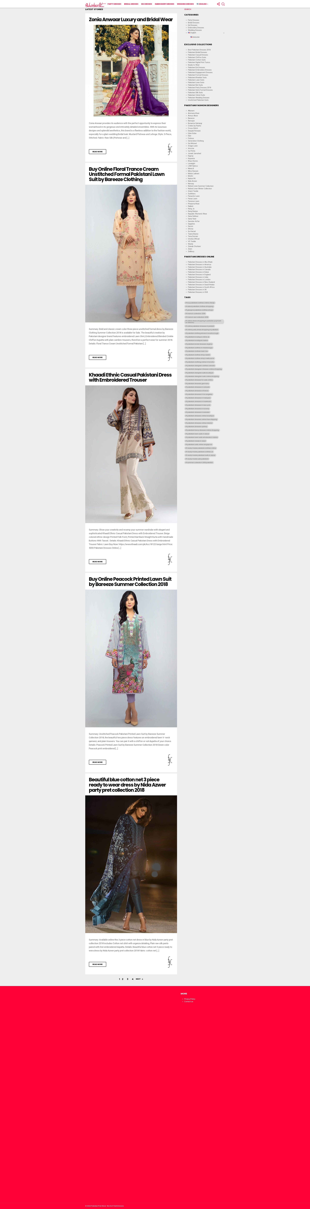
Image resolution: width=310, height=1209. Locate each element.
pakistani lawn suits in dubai (198, 434)
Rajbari (190, 206)
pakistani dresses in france (197, 391)
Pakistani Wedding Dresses (198, 98)
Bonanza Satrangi (195, 123)
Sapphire (191, 224)
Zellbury (191, 251)
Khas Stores (193, 161)
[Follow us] (218, 4)
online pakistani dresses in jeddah (200, 326)
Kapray (190, 156)
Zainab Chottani (194, 246)
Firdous (191, 138)
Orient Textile (193, 191)
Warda (190, 244)
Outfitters (191, 194)
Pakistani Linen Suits (196, 82)
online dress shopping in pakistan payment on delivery (203, 322)
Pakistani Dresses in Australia (199, 267)
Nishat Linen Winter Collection (200, 188)
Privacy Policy (189, 999)
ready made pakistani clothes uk (200, 452)
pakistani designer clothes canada (201, 365)
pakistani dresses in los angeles (199, 394)
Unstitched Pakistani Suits (198, 100)
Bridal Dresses (131, 4)
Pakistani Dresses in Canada (199, 269)
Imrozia (191, 148)
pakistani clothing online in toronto (200, 362)
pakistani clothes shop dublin (198, 355)
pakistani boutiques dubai (197, 340)
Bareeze (191, 118)
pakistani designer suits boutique (200, 373)
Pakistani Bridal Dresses (197, 52)
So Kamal (192, 231)
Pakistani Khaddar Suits (197, 77)
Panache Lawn (194, 196)
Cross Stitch (193, 128)
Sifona (190, 229)
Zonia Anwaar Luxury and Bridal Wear (131, 19)
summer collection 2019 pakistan (200, 462)
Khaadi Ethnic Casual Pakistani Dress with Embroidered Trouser (130, 377)
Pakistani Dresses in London (199, 279)
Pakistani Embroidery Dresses (200, 70)
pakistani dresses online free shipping (202, 419)
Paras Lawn (192, 199)
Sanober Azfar (194, 221)
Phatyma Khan (193, 204)
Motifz (190, 176)
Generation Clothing (196, 141)
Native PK (192, 178)
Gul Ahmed (192, 143)
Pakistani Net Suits (195, 85)
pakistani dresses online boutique (200, 416)
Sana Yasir (192, 219)
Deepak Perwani (194, 131)
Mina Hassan (193, 171)
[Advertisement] (107, 1095)
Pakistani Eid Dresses (196, 67)
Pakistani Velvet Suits (196, 95)
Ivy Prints (191, 151)
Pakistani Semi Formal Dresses (200, 90)
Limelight (191, 163)
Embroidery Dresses (164, 4)
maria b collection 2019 (196, 313)
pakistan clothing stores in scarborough (202, 333)
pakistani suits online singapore (199, 444)
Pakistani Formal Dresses (198, 75)
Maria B (191, 168)
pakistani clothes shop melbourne (200, 358)
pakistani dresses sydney (197, 426)
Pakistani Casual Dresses (198, 55)
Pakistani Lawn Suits (196, 80)
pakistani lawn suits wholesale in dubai (202, 437)
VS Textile (192, 241)
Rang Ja (191, 209)
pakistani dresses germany (198, 383)
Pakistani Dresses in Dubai (198, 272)
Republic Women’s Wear (197, 214)
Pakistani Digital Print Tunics (199, 62)
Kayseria (191, 158)
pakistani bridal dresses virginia (199, 344)
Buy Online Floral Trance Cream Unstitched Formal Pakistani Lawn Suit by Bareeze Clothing (126, 174)
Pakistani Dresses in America (199, 264)
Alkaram (191, 111)
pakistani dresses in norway (198, 408)
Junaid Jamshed (194, 153)
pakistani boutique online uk (198, 337)
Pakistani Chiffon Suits (197, 57)
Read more (98, 151)
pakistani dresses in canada (198, 387)
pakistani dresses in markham (199, 401)
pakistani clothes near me (197, 351)
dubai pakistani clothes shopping (200, 306)
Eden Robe (192, 133)
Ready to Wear (194, 65)
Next (138, 979)
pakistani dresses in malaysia (198, 398)
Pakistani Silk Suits (195, 92)
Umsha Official (193, 239)
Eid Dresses (146, 4)
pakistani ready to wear (196, 441)
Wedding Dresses (185, 4)
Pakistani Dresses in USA (198, 292)
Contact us (188, 1001)
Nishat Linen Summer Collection (200, 186)
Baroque (191, 121)
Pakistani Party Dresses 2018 (199, 87)
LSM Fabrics (193, 166)
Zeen (190, 249)
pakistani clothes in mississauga (200, 348)
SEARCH (187, 9)
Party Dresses (114, 4)
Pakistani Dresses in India (198, 277)
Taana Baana (193, 234)
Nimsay (191, 184)
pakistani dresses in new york (198, 405)
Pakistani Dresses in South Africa (201, 287)
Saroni (190, 226)
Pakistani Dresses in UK (197, 290)
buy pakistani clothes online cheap (201, 303)
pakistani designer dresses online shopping (204, 369)
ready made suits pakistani (198, 459)
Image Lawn (193, 146)
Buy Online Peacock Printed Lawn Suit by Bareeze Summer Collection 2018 (130, 582)
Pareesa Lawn (193, 201)
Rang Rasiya (193, 211)
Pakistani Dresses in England (199, 274)
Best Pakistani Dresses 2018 (199, 50)
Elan (189, 136)
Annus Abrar (193, 116)
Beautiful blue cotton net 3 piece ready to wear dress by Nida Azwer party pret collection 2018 (127, 784)
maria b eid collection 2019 (197, 317)
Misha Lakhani (193, 173)
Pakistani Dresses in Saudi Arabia (201, 285)
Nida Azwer (192, 181)
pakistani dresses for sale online (200, 380)
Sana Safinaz (193, 216)
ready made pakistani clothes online (201, 448)
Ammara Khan (193, 113)
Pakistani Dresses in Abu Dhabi (200, 262)
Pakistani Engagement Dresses (200, 72)
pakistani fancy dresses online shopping (203, 430)
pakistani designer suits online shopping (203, 376)
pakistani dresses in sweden (198, 412)
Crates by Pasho (194, 126)
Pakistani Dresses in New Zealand (201, 282)
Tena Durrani (193, 236)
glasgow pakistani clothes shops (200, 310)
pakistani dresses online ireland (199, 423)
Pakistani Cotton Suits (197, 60)
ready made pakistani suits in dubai (201, 455)
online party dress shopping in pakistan (202, 329)
